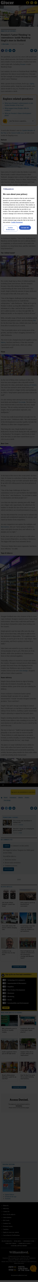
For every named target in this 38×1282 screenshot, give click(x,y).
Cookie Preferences (10, 229)
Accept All (25, 228)
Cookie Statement (17, 222)
